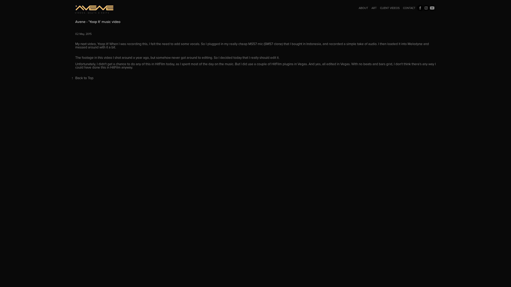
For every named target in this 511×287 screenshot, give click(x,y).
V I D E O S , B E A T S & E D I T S (92, 12)
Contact (409, 8)
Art (374, 8)
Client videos (390, 8)
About (363, 8)
